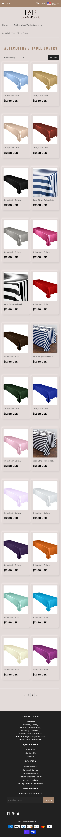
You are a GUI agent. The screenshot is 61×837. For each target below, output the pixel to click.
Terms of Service (30, 770)
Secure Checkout (30, 780)
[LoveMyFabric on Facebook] (8, 814)
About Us (30, 749)
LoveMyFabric (31, 821)
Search (30, 756)
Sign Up (48, 800)
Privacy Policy (30, 766)
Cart (42, 3)
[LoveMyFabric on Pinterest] (13, 814)
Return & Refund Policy (30, 777)
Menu (8, 3)
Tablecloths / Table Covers (26, 25)
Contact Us (30, 753)
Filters (53, 57)
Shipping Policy (30, 773)
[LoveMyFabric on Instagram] (18, 814)
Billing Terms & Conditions (30, 783)
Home (5, 25)
